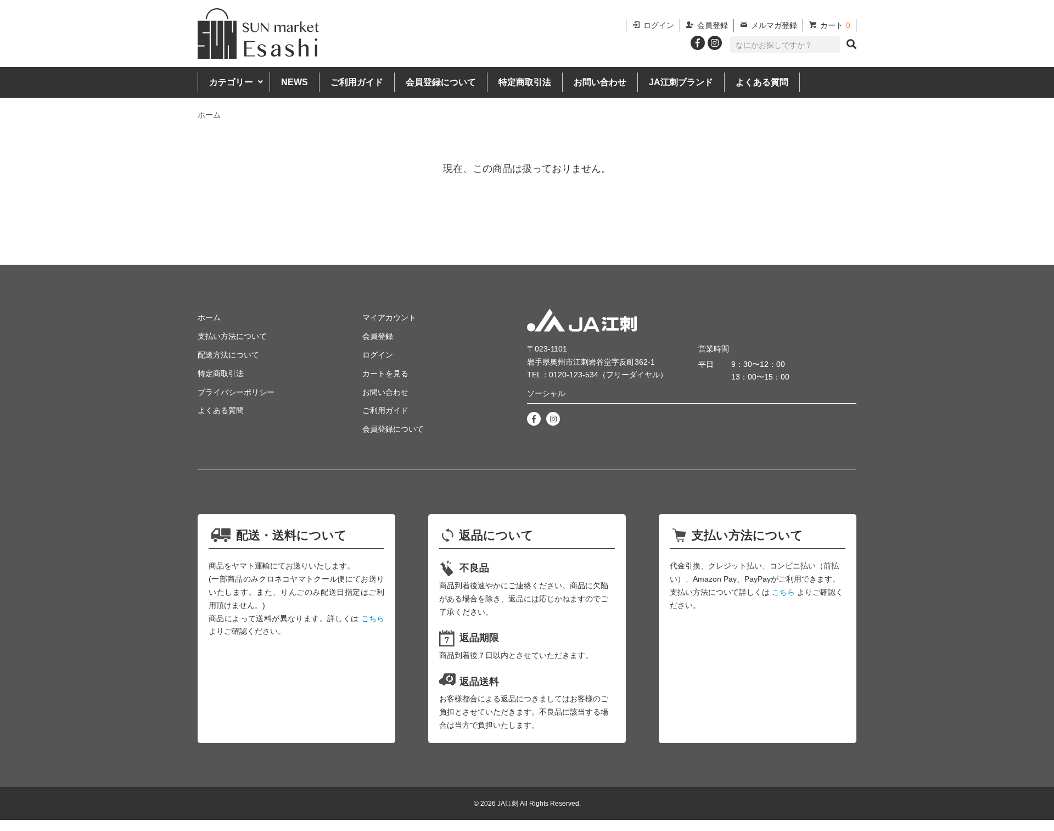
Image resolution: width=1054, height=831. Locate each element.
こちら (372, 618)
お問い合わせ (600, 82)
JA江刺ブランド (681, 82)
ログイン (658, 25)
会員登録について (441, 82)
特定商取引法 (524, 82)
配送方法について (228, 354)
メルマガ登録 (774, 25)
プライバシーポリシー (236, 392)
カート (835, 25)
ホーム (209, 114)
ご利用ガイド (356, 82)
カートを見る (385, 373)
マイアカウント (389, 317)
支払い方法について (232, 336)
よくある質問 (762, 82)
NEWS (294, 82)
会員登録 (712, 25)
